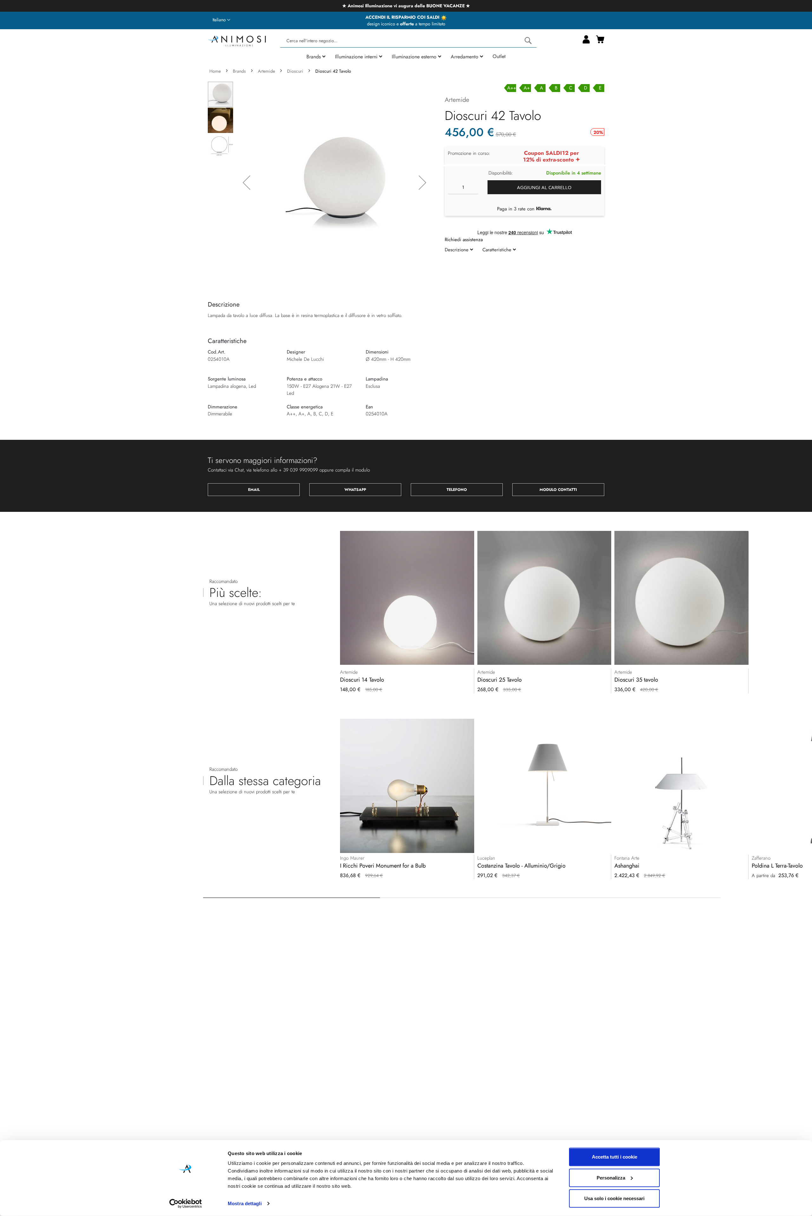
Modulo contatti (558, 489)
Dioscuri (295, 71)
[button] (221, 20)
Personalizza (611, 1177)
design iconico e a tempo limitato (406, 24)
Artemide (266, 71)
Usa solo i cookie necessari (614, 1198)
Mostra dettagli (245, 1203)
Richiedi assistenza (464, 239)
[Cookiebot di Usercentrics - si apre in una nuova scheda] (185, 1203)
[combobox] (408, 41)
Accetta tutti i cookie (614, 1157)
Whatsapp (355, 489)
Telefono (457, 489)
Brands (239, 71)
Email (254, 489)
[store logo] (237, 40)
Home (215, 71)
